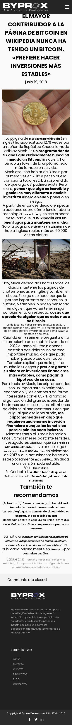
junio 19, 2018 (36, 82)
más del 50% (43, 459)
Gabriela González (36, 553)
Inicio (16, 659)
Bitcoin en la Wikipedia (44, 139)
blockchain (30, 214)
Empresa (18, 664)
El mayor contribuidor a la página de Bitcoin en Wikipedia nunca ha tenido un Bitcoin (40, 565)
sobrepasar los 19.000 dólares (24, 451)
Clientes (18, 669)
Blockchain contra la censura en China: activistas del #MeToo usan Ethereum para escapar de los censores (36, 524)
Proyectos (20, 674)
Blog (16, 679)
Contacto (20, 684)
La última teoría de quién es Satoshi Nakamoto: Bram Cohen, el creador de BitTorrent (36, 476)
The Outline (31, 338)
